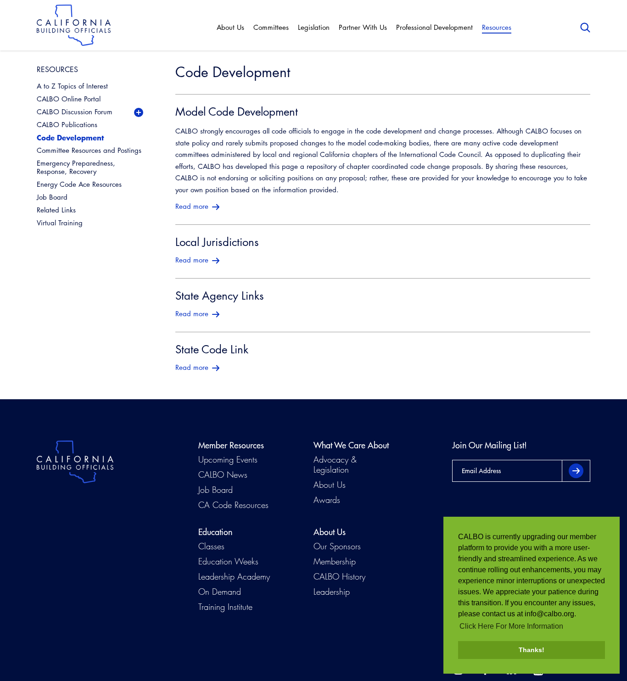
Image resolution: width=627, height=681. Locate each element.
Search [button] (585, 27)
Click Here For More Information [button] (511, 626)
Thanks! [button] (531, 649)
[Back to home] (74, 25)
